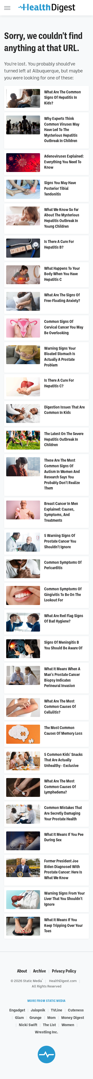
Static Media (32, 981)
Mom (51, 1017)
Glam (19, 1017)
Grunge (35, 1017)
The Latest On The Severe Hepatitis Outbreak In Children (63, 439)
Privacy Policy (64, 971)
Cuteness (76, 1010)
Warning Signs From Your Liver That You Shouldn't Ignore (64, 899)
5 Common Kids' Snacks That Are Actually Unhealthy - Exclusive (63, 760)
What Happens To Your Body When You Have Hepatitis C (62, 274)
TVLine (56, 1010)
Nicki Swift (28, 1024)
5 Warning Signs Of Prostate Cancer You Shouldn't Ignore (60, 541)
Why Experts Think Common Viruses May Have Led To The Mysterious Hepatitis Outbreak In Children (61, 129)
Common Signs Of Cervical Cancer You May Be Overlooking (63, 327)
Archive (39, 971)
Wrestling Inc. (46, 1031)
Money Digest (72, 1017)
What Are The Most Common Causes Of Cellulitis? (60, 707)
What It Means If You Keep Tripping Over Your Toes (63, 925)
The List (49, 1024)
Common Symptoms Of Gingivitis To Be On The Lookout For (63, 594)
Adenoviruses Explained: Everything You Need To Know (64, 162)
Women (67, 1024)
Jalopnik (38, 1010)
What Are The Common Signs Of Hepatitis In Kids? (62, 97)
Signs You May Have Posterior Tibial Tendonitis (60, 188)
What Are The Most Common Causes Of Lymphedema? (60, 787)
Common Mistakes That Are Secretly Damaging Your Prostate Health (63, 813)
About (22, 971)
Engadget (17, 1010)
